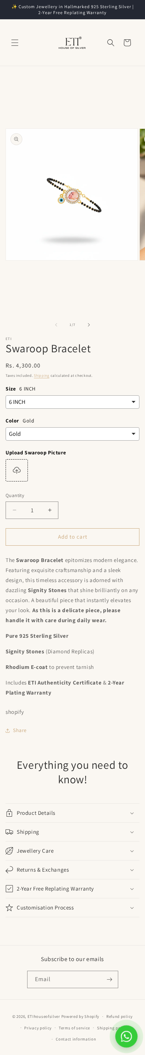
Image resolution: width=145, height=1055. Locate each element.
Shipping (41, 375)
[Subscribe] (110, 979)
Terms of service (74, 1027)
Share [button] (20, 730)
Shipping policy (112, 1027)
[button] (15, 43)
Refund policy (119, 1016)
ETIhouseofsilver (44, 1016)
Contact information (76, 1039)
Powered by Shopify (80, 1016)
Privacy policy (38, 1027)
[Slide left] (56, 325)
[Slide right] (89, 325)
